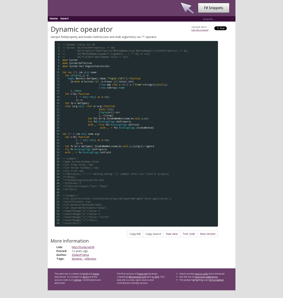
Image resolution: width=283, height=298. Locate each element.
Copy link (135, 234)
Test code (189, 234)
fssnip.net (142, 273)
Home (54, 18)
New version (207, 234)
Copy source (153, 234)
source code (201, 273)
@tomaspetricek (137, 276)
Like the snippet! (199, 29)
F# (86, 273)
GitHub (77, 279)
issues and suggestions (206, 276)
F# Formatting (216, 279)
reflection (90, 258)
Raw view (172, 234)
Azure (86, 276)
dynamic (77, 258)
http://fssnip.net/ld (83, 247)
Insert (64, 18)
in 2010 (155, 276)
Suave (96, 273)
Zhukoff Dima (80, 255)
